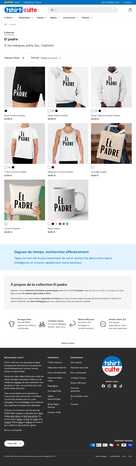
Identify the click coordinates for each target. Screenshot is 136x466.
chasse (7, 422)
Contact (128, 2)
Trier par (35, 57)
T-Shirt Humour (55, 362)
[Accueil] (5, 24)
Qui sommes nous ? (111, 2)
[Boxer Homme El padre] (24, 87)
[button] (130, 10)
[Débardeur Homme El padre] (68, 143)
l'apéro (19, 419)
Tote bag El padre (99, 172)
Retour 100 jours (78, 383)
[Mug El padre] (68, 200)
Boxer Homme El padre (14, 115)
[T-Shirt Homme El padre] (24, 143)
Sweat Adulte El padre (58, 115)
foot (28, 419)
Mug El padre (54, 228)
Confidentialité (115, 456)
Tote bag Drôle (54, 391)
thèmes (17, 382)
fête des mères (13, 416)
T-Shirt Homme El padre (15, 172)
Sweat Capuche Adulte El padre (105, 115)
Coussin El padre (12, 228)
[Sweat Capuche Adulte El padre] (111, 87)
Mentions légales (101, 456)
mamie (29, 422)
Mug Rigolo (53, 386)
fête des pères (30, 416)
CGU (124, 456)
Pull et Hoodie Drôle (57, 372)
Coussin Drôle (54, 412)
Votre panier (76, 362)
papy (20, 422)
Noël (41, 413)
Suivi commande (78, 372)
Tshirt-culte (14, 456)
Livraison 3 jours (78, 378)
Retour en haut (68, 343)
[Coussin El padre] (24, 200)
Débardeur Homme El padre (60, 172)
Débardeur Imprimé (57, 367)
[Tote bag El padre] (111, 143)
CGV (130, 456)
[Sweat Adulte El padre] (68, 87)
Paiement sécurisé (79, 367)
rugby (35, 419)
